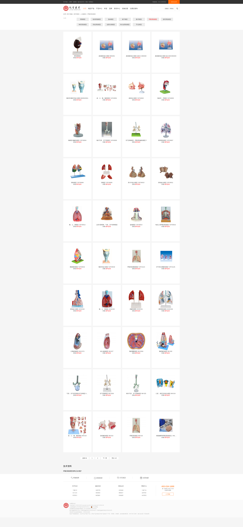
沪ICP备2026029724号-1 (83, 507)
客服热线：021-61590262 (159, 2)
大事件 (70, 2)
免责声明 (98, 490)
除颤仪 (166, 8)
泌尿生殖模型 (111, 24)
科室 (105, 8)
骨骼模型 (82, 19)
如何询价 (144, 492)
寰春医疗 (121, 492)
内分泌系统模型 (124, 24)
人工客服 (168, 494)
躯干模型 (124, 19)
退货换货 (99, 478)
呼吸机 (171, 8)
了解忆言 (75, 490)
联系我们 (91, 2)
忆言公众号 (174, 2)
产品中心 (99, 8)
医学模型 (76, 14)
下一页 (105, 458)
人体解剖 (83, 14)
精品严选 (91, 8)
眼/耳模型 (139, 19)
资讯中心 (117, 8)
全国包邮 (146, 478)
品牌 (110, 8)
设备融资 (121, 495)
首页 (84, 8)
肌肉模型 (110, 19)
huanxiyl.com (85, 505)
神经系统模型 (83, 24)
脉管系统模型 (167, 19)
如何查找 (144, 495)
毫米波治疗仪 (81, 2)
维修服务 (76, 478)
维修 (86, 2)
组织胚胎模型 (97, 19)
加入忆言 (75, 492)
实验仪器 (125, 8)
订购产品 (144, 490)
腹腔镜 (75, 2)
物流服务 (98, 495)
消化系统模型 (97, 24)
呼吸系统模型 (92, 14)
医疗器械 (69, 14)
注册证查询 (134, 8)
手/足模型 (139, 24)
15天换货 (122, 478)
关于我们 (65, 2)
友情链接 (121, 490)
